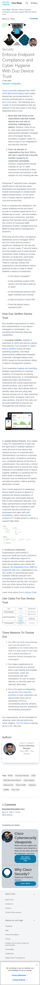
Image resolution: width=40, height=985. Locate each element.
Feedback (8, 926)
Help (7, 930)
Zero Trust (15, 789)
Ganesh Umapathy (11, 84)
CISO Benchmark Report (12, 780)
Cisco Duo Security (22, 775)
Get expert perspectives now (25, 858)
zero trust (6, 102)
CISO (33, 775)
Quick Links (10, 894)
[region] (20, 973)
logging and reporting (27, 368)
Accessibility (9, 949)
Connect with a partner (13, 912)
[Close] (37, 965)
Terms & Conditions (12, 934)
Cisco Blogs (17, 3)
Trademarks (9, 953)
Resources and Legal (14, 920)
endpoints (32, 785)
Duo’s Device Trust (27, 592)
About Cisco (9, 900)
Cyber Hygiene (29, 780)
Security (14, 9)
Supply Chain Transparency (15, 958)
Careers (8, 908)
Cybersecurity (8, 785)
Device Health (21, 785)
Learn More (25, 883)
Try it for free (22, 723)
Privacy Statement (19, 975)
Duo (17, 346)
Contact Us (9, 904)
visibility (6, 789)
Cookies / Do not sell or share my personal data (17, 944)
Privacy (7, 939)
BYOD (10, 775)
